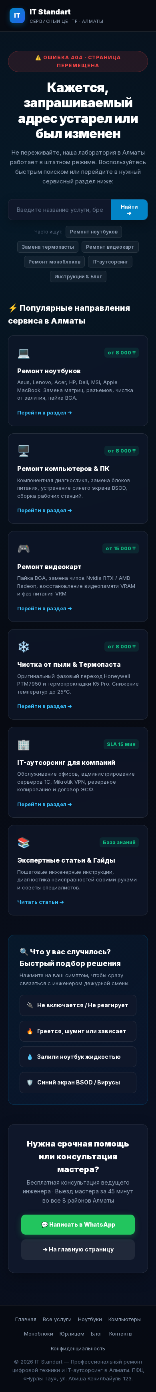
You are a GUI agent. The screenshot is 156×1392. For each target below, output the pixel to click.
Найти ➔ (129, 209)
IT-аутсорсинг (110, 262)
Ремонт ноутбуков (94, 232)
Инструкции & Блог (78, 277)
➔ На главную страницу (78, 1249)
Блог (97, 1333)
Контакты (120, 1333)
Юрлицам (72, 1333)
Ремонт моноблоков (54, 262)
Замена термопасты (48, 247)
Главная (25, 1319)
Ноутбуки (90, 1319)
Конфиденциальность (78, 1348)
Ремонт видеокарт (110, 247)
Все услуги (57, 1319)
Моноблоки (38, 1333)
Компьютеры (124, 1319)
